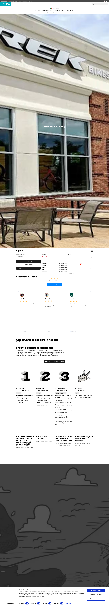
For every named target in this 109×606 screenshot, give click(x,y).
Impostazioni (68, 603)
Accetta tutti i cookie (95, 590)
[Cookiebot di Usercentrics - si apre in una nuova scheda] (10, 603)
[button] (80, 264)
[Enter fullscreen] (91, 257)
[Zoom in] (91, 269)
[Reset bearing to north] (91, 273)
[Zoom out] (91, 271)
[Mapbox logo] (71, 273)
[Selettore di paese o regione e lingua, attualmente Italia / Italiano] (104, 1)
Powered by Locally (20, 341)
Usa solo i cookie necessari (96, 598)
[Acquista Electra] (10, 1)
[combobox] (100, 4)
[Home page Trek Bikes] (4, 1)
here (65, 12)
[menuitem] (47, 4)
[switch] (38, 603)
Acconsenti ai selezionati (96, 594)
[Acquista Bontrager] (17, 1)
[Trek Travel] (27, 1)
